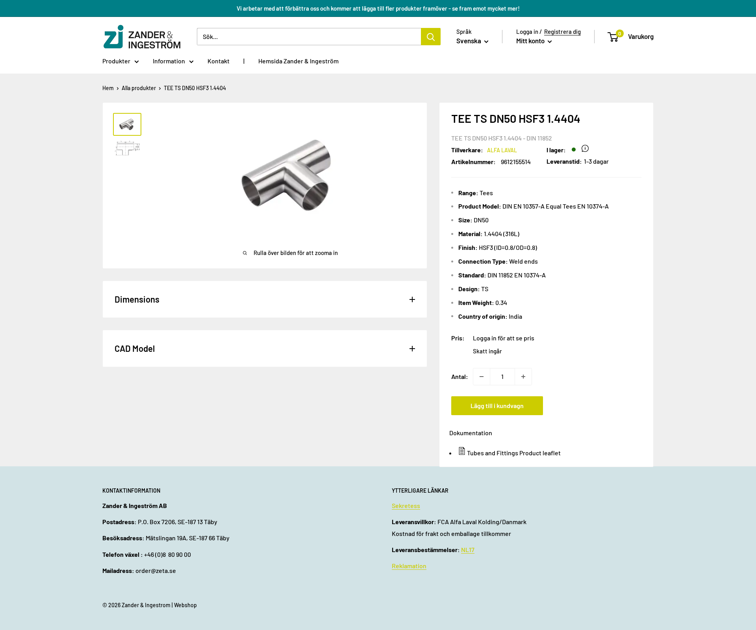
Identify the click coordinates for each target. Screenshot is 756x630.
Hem (108, 88)
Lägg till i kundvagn (497, 405)
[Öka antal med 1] (523, 376)
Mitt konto (531, 40)
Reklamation (409, 565)
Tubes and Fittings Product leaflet (514, 452)
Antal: (459, 376)
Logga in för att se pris (503, 338)
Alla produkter (139, 88)
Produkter (116, 61)
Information (169, 61)
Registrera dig (562, 31)
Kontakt (219, 61)
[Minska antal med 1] (481, 376)
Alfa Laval (502, 150)
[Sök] (431, 36)
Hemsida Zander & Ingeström (298, 61)
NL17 (467, 549)
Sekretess (406, 505)
